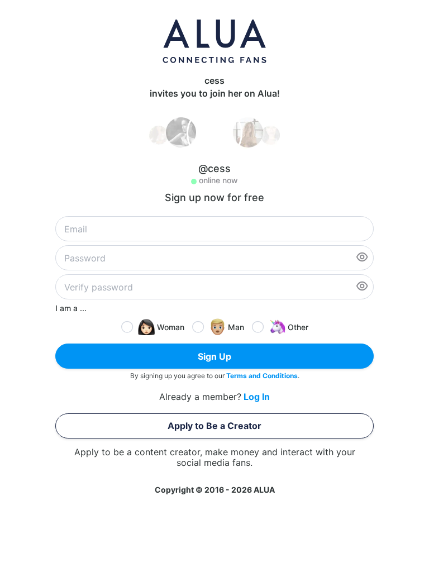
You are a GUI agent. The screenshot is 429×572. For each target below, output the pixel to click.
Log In (257, 397)
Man (236, 327)
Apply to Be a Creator (214, 425)
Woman (170, 327)
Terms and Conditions (262, 375)
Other (298, 327)
